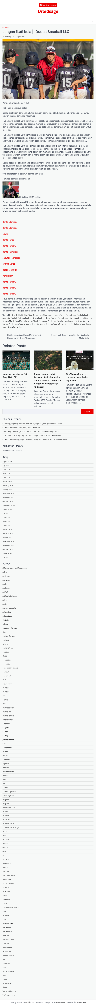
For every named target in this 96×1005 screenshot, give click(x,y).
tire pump (6, 963)
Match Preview (25, 320)
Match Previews (40, 320)
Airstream (6, 576)
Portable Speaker (8, 875)
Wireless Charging (9, 991)
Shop (4, 919)
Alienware (6, 580)
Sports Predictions (72, 323)
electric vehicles (8, 715)
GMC (4, 743)
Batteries (5, 620)
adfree (4, 572)
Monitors (5, 815)
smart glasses (7, 923)
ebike (4, 703)
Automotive (6, 612)
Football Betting (17, 317)
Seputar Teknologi (11, 257)
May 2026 (6, 473)
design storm (7, 683)
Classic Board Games (10, 667)
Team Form (86, 323)
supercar (5, 935)
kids (4, 783)
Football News (31, 317)
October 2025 (7, 501)
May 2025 (6, 521)
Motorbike (6, 819)
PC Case (5, 859)
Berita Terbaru (9, 245)
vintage (5, 987)
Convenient (6, 675)
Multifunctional (8, 823)
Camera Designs (8, 636)
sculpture (5, 915)
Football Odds (44, 317)
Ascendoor (60, 1002)
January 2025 (7, 537)
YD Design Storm (8, 995)
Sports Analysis (32, 323)
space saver (6, 927)
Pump (4, 895)
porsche (5, 867)
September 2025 (8, 505)
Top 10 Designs (8, 971)
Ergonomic (6, 723)
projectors (6, 891)
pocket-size (6, 863)
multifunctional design (10, 827)
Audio (4, 604)
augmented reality (9, 608)
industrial (5, 767)
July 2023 (6, 557)
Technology (6, 951)
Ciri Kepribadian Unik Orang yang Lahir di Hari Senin (21, 427)
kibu (4, 779)
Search (87, 411)
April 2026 (6, 477)
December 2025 (8, 493)
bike (4, 632)
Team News (7, 326)
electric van (6, 711)
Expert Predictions (68, 314)
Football (79, 314)
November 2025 (8, 497)
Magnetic (5, 799)
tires (4, 967)
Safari (4, 911)
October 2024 (7, 549)
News (5, 234)
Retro (4, 903)
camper (5, 644)
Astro (4, 600)
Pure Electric (7, 899)
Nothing (5, 843)
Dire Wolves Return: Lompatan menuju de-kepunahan (77, 377)
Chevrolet (6, 663)
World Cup (17, 326)
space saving (7, 931)
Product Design (8, 883)
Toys (4, 975)
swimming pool (8, 939)
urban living (6, 983)
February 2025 (7, 533)
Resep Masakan (9, 269)
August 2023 (7, 553)
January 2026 (7, 489)
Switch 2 (5, 943)
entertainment (7, 719)
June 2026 (6, 469)
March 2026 (7, 481)
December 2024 (8, 541)
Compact (5, 671)
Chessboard (6, 659)
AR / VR (5, 592)
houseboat (6, 759)
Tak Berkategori (8, 947)
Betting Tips (26, 314)
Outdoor (5, 847)
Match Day (13, 320)
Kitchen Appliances (9, 791)
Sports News (58, 323)
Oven (4, 851)
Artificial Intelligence (9, 596)
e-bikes (5, 699)
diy (3, 695)
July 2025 (6, 513)
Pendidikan (7, 275)
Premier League (67, 320)
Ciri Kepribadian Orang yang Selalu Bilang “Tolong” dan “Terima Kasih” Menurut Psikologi (34, 439)
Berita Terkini (8, 239)
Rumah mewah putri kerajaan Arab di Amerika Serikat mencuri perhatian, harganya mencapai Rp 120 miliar (47, 380)
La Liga (85, 317)
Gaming (5, 27)
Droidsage (48, 11)
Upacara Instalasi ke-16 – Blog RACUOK (15, 376)
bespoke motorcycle (9, 628)
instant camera (8, 771)
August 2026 (7, 461)
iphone (5, 775)
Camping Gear (7, 648)
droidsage (8, 36)
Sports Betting (46, 323)
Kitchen (5, 787)
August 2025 (7, 509)
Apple (4, 584)
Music (4, 831)
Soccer (85, 320)
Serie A (79, 320)
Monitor (5, 811)
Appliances (6, 588)
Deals (4, 679)
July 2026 (6, 465)
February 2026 (7, 485)
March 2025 (7, 529)
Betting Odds (14, 314)
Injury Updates (74, 317)
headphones (7, 747)
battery (5, 624)
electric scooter (8, 707)
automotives (7, 616)
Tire (3, 959)
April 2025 (6, 525)
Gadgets (5, 727)
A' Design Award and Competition (14, 568)
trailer (4, 979)
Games (5, 731)
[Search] (92, 20)
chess (4, 655)
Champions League (51, 314)
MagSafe (5, 803)
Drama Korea (8, 263)
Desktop (5, 687)
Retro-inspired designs (10, 907)
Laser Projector (8, 795)
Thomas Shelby (8, 955)
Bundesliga (37, 314)
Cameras (5, 640)
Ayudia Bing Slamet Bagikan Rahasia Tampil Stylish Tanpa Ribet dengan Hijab (30, 431)
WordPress (81, 1002)
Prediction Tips (54, 320)
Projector (5, 887)
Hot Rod (5, 755)
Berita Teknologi (10, 251)
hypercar (5, 763)
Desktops (6, 691)
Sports (22, 323)
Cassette (5, 651)
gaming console (8, 739)
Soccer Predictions (10, 323)
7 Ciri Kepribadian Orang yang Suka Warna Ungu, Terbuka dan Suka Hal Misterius (31, 435)
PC (3, 855)
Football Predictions (59, 317)
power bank (6, 879)
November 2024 (8, 545)
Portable (5, 871)
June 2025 (6, 517)
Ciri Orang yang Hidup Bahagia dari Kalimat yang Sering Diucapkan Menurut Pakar (32, 423)
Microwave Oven (8, 807)
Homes (5, 751)
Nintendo (5, 839)
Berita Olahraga (10, 222)
